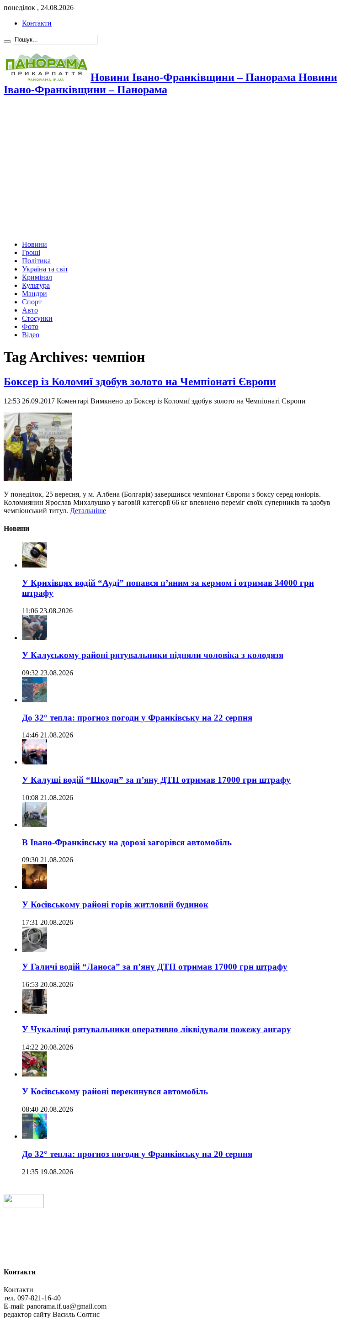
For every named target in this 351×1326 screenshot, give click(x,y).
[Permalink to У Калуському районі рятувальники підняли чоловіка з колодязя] (34, 638)
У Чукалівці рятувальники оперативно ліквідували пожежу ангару (156, 1029)
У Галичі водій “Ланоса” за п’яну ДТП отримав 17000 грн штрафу (154, 966)
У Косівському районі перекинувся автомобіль (115, 1091)
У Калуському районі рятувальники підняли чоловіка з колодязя (152, 655)
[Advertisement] (175, 169)
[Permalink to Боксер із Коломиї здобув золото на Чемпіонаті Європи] (38, 479)
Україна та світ (45, 269)
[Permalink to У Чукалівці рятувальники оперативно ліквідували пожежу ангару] (34, 1011)
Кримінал (37, 277)
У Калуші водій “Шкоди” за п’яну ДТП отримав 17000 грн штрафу (156, 780)
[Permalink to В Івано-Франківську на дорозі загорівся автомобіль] (34, 824)
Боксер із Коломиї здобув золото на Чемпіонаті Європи (140, 381)
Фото (30, 326)
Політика (36, 261)
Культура (36, 285)
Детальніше (88, 510)
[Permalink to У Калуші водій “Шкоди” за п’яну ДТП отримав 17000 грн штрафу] (34, 762)
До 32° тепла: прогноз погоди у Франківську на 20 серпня (137, 1154)
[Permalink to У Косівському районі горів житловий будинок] (34, 887)
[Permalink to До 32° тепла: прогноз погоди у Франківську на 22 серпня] (34, 700)
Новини (34, 244)
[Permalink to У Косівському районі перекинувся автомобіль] (34, 1074)
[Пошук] (7, 41)
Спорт (32, 302)
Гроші (31, 252)
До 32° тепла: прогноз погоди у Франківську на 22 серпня (137, 717)
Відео (30, 335)
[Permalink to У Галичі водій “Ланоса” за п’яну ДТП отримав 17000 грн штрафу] (34, 949)
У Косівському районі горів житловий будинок (115, 904)
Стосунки (37, 318)
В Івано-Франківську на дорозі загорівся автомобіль (127, 842)
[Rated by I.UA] (24, 1205)
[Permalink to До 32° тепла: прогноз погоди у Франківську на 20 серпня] (34, 1136)
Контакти (37, 23)
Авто (30, 310)
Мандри (34, 293)
